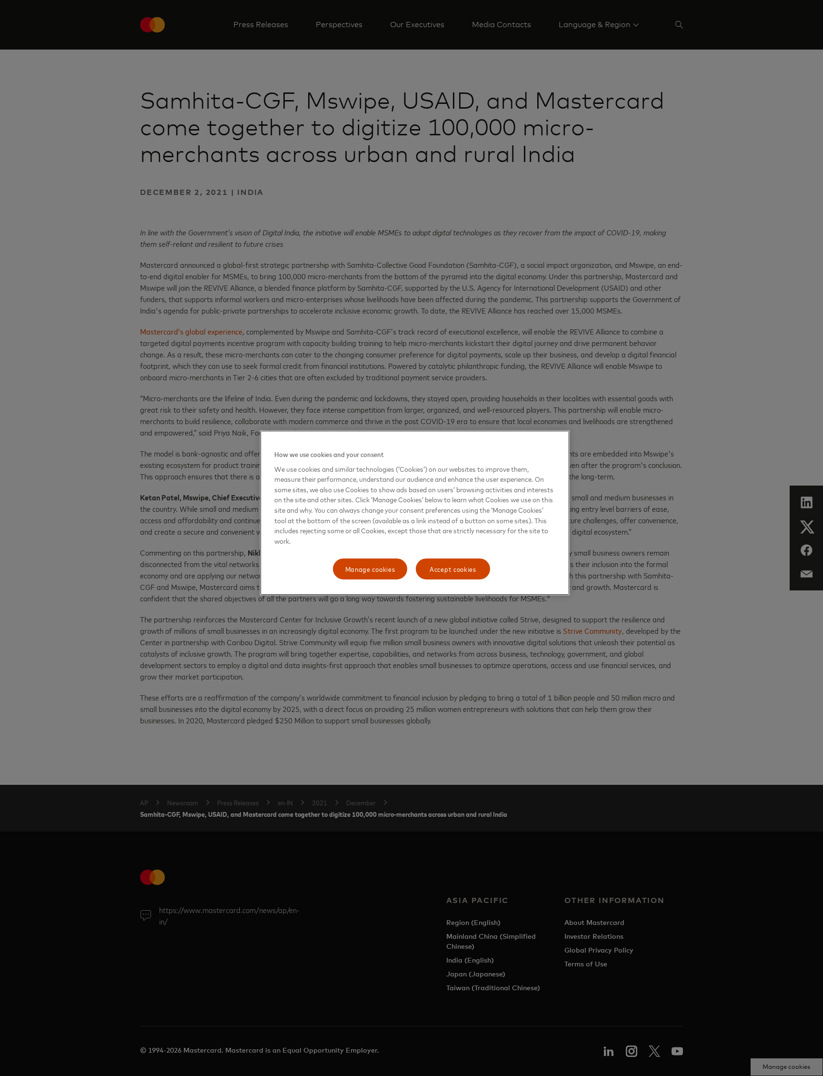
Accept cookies (453, 568)
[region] (415, 512)
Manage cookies (370, 568)
